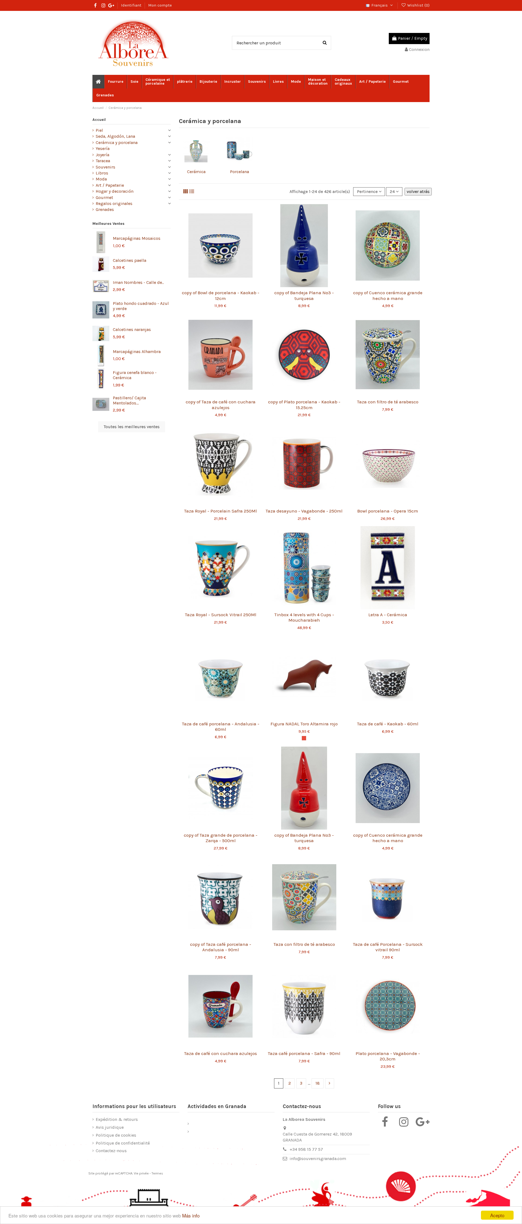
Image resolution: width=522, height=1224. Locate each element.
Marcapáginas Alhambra (137, 351)
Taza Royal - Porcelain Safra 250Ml (220, 511)
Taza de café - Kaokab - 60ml (387, 723)
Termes (157, 1173)
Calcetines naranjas (132, 329)
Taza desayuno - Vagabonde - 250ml (304, 511)
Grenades (105, 209)
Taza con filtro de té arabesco (387, 401)
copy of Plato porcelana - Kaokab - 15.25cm (304, 404)
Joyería (102, 154)
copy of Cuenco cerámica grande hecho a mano (387, 295)
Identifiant (131, 5)
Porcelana (239, 171)
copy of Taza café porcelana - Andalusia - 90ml (220, 946)
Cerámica (196, 171)
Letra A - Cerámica (387, 614)
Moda (101, 179)
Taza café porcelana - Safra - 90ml (304, 1053)
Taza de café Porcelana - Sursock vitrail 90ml (388, 946)
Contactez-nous (111, 1150)
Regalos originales (114, 203)
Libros (102, 173)
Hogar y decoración (114, 191)
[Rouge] (304, 738)
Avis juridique (110, 1127)
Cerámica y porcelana (117, 142)
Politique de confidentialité (123, 1143)
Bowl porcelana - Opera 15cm (387, 511)
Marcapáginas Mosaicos (136, 238)
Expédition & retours (117, 1119)
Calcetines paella (129, 260)
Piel (99, 130)
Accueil (99, 119)
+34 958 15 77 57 (306, 1149)
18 (317, 1083)
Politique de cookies (116, 1135)
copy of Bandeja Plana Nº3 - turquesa (304, 295)
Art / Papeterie (110, 185)
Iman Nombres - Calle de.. (138, 282)
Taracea (103, 160)
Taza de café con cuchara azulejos (220, 1053)
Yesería (103, 148)
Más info (191, 1215)
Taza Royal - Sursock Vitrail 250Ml (220, 614)
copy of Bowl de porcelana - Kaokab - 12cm (220, 295)
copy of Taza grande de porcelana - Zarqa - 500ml (220, 837)
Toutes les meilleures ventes (132, 426)
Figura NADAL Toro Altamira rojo (304, 723)
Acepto (497, 1215)
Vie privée (141, 1173)
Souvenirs (105, 167)
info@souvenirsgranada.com (318, 1158)
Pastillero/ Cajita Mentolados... (129, 400)
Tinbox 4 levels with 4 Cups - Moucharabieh (304, 617)
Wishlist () (418, 5)
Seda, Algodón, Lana (115, 136)
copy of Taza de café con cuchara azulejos (221, 404)
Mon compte (160, 5)
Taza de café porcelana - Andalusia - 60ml (220, 726)
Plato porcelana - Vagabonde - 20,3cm (388, 1056)
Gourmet (104, 197)
